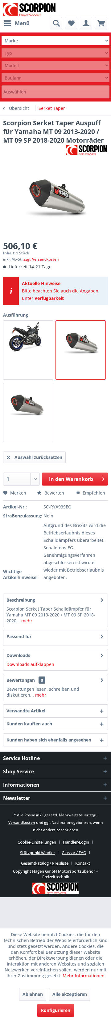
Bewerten (54, 493)
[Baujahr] (55, 78)
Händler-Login (76, 842)
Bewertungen (20, 680)
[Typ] (55, 53)
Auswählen (14, 92)
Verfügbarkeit (49, 298)
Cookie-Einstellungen (37, 842)
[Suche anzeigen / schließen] (56, 23)
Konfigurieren (55, 1010)
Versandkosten (21, 822)
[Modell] (55, 65)
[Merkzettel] (71, 23)
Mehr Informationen (84, 976)
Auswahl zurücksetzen (38, 457)
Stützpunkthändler (37, 852)
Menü (22, 23)
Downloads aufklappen (30, 664)
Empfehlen (93, 493)
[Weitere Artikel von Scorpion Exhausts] (86, 150)
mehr (26, 621)
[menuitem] (16, 23)
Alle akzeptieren (69, 994)
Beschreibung (20, 600)
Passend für (18, 636)
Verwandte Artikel (25, 711)
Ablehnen (33, 994)
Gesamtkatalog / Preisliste (44, 863)
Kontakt (82, 863)
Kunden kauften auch (29, 724)
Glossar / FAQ (74, 852)
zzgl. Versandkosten (41, 259)
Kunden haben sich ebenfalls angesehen (48, 740)
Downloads (18, 655)
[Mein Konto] (86, 23)
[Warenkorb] (101, 23)
